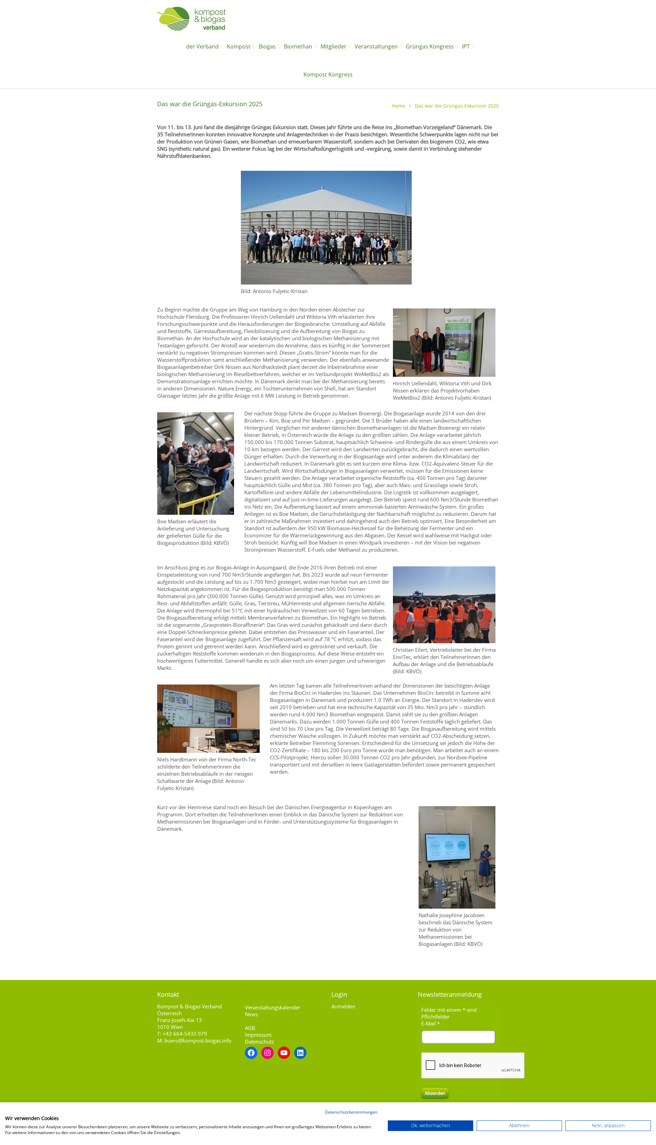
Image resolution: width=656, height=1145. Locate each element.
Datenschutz (259, 1041)
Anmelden (343, 1006)
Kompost (238, 46)
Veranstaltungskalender (272, 1007)
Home (398, 105)
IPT (466, 46)
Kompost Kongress (328, 74)
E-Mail (430, 1023)
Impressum (258, 1034)
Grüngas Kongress (430, 46)
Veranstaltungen (376, 46)
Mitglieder (333, 46)
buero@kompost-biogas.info (197, 1040)
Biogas (267, 46)
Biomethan (298, 46)
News (251, 1014)
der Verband (202, 46)
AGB (250, 1027)
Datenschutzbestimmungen (351, 1112)
